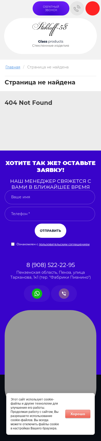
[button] (51, 8)
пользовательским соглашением (64, 244)
